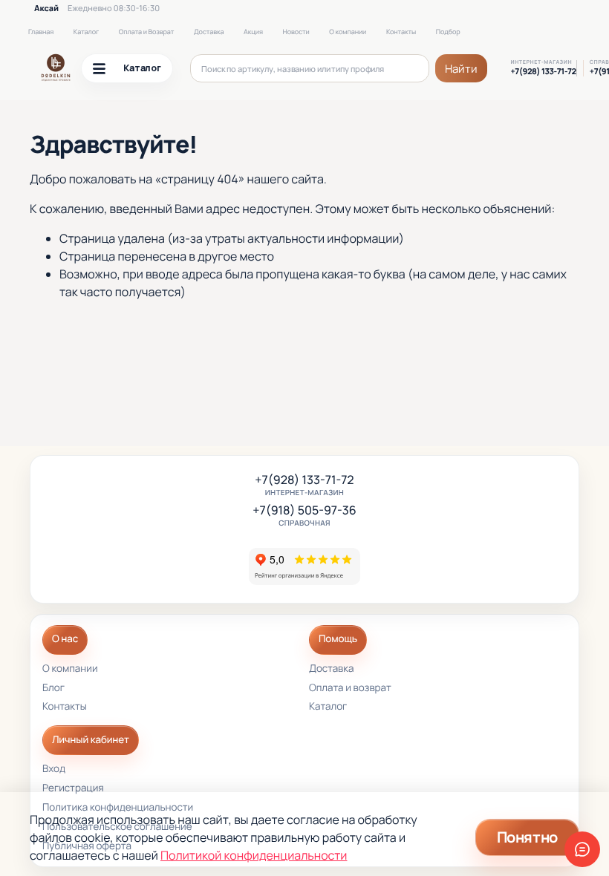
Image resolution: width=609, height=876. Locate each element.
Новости (296, 31)
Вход (53, 769)
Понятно (527, 837)
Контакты (401, 31)
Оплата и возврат (350, 688)
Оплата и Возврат (147, 31)
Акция (253, 31)
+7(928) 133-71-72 (543, 72)
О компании (347, 31)
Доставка (209, 31)
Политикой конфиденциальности (253, 855)
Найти (461, 68)
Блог (53, 688)
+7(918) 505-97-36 (304, 510)
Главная (40, 31)
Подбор (448, 31)
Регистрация (73, 788)
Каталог (86, 31)
